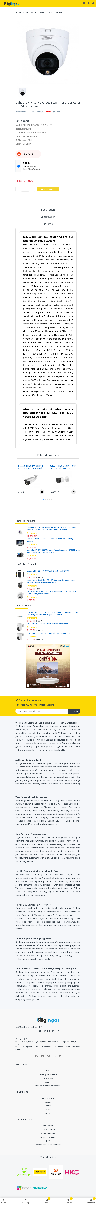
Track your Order (48, 1129)
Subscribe (74, 711)
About (48, 1102)
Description (48, 209)
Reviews (48, 224)
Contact (48, 1105)
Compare (48, 1113)
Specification (48, 216)
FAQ (48, 1141)
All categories (48, 1098)
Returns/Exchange (48, 1137)
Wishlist (48, 1109)
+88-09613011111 (48, 1031)
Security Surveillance (35, 12)
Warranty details (48, 1133)
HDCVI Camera (55, 12)
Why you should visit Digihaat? (48, 1144)
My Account (48, 1125)
